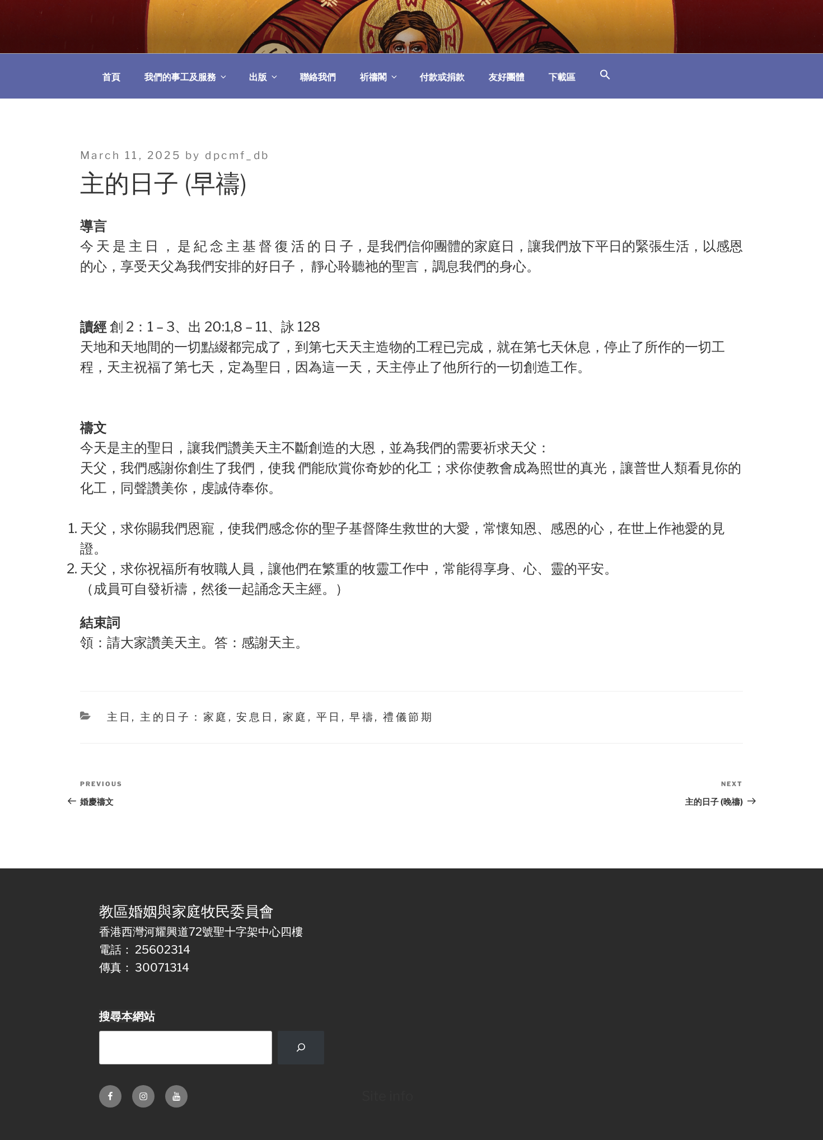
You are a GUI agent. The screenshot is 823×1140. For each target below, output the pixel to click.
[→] (301, 1047)
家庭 (295, 717)
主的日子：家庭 (184, 717)
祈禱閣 (373, 77)
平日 (329, 717)
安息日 (255, 717)
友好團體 (507, 77)
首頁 (111, 77)
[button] (605, 75)
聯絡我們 (318, 77)
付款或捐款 (442, 77)
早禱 (362, 717)
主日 (119, 717)
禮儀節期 (408, 717)
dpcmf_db (237, 155)
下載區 (562, 77)
